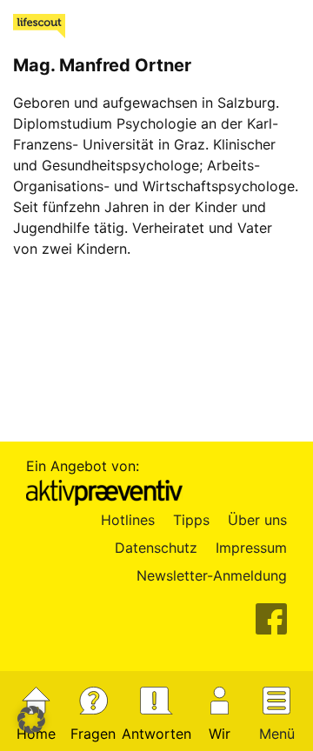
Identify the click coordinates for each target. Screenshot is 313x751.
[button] (31, 719)
